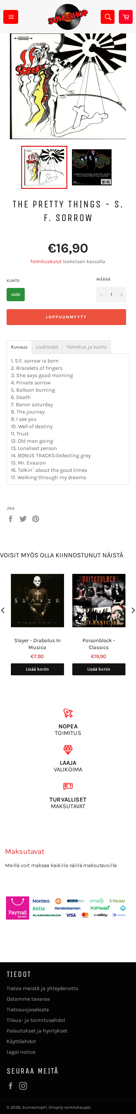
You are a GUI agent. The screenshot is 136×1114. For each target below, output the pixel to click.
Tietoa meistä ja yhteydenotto (42, 988)
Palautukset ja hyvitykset (37, 1031)
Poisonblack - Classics (99, 643)
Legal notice (21, 1052)
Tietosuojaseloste (28, 1009)
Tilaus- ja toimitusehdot (36, 1020)
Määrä (103, 279)
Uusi (15, 294)
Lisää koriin (37, 669)
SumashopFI (34, 1107)
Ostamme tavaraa (28, 999)
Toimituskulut (46, 261)
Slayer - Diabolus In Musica (37, 643)
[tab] (19, 347)
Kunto (13, 280)
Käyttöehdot (21, 1041)
